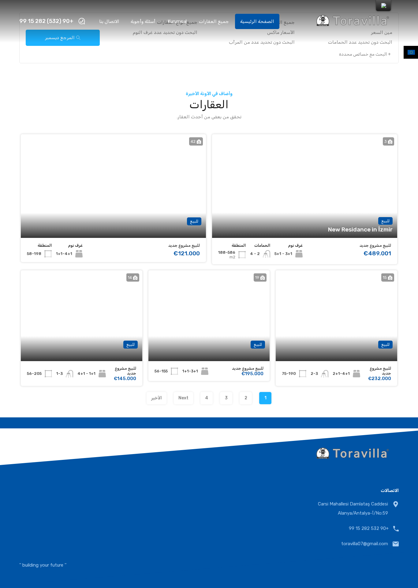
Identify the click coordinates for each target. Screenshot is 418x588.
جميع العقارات (214, 21)
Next (183, 398)
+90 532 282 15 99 (369, 528)
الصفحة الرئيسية (257, 21)
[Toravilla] (353, 34)
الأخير (156, 398)
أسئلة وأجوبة (143, 21)
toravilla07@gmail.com (364, 543)
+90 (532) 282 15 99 (46, 21)
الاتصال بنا (109, 21)
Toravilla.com (367, 565)
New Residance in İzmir (360, 229)
